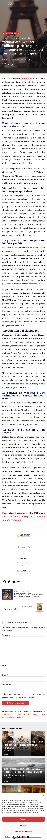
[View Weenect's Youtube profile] (23, 547)
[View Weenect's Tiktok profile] (23, 552)
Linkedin (40, 516)
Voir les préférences (23, 832)
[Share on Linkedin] (12, 64)
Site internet (6, 684)
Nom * (4, 665)
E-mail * (5, 675)
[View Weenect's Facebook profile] (18, 547)
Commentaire (7, 635)
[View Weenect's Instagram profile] (28, 547)
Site (4, 516)
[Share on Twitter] (8, 64)
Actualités (18, 33)
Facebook (14, 516)
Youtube (7, 520)
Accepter (23, 819)
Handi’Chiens (28, 78)
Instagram (27, 516)
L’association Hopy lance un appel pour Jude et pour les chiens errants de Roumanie (23, 744)
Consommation (8, 33)
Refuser (23, 825)
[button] (43, 796)
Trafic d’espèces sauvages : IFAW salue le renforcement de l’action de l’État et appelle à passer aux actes (23, 771)
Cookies (7, 837)
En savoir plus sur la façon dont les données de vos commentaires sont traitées (23, 714)
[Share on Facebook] (4, 64)
